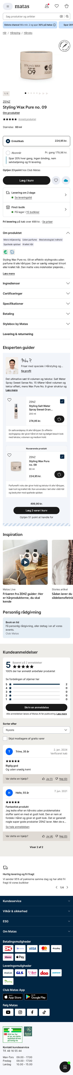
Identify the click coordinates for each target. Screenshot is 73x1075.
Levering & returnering (18, 334)
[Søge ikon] (67, 16)
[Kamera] (61, 16)
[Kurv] (66, 6)
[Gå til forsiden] (22, 6)
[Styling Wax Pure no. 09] (36, 466)
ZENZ (6, 101)
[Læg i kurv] (59, 419)
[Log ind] (46, 6)
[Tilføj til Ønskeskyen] (66, 180)
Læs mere (12, 390)
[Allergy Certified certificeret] (12, 252)
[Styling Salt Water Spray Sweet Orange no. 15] (36, 411)
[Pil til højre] (67, 887)
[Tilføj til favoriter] (56, 180)
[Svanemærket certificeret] (6, 252)
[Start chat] (65, 1067)
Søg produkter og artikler (20, 16)
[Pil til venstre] (56, 887)
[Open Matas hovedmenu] (8, 6)
